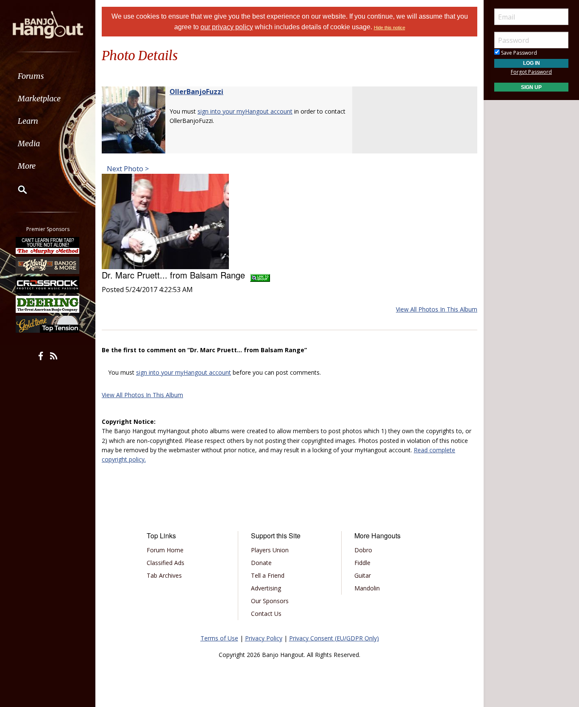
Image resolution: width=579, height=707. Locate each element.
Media (29, 143)
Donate (261, 563)
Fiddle (362, 563)
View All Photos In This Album (436, 309)
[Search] (17, 189)
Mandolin (367, 588)
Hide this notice (389, 27)
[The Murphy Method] (48, 245)
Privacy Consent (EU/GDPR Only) (334, 638)
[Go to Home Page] (48, 24)
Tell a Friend (267, 575)
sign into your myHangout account (245, 111)
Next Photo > (127, 168)
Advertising (266, 588)
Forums (31, 76)
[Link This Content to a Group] (260, 275)
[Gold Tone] (48, 324)
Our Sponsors (270, 601)
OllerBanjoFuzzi (196, 91)
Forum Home (165, 550)
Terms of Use (219, 638)
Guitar (362, 575)
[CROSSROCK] (48, 285)
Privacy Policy (263, 638)
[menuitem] (47, 76)
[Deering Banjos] (48, 304)
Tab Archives (164, 575)
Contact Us (266, 614)
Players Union (270, 550)
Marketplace (39, 98)
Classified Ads (165, 563)
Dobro (363, 550)
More (27, 166)
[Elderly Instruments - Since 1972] (48, 265)
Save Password (518, 52)
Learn (28, 121)
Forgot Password (531, 71)
